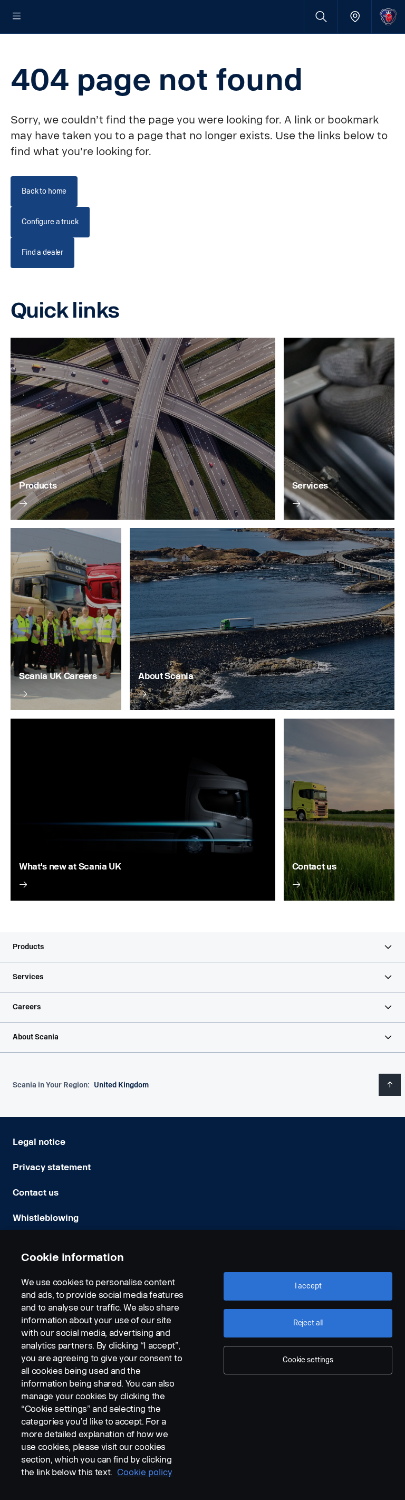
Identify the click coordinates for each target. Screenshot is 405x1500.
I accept (308, 1286)
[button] (202, 947)
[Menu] (16, 16)
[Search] (321, 16)
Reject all (308, 1323)
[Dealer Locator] (354, 16)
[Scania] (388, 16)
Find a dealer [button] (42, 252)
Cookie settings (308, 1359)
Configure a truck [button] (50, 221)
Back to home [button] (44, 191)
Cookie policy (144, 1472)
